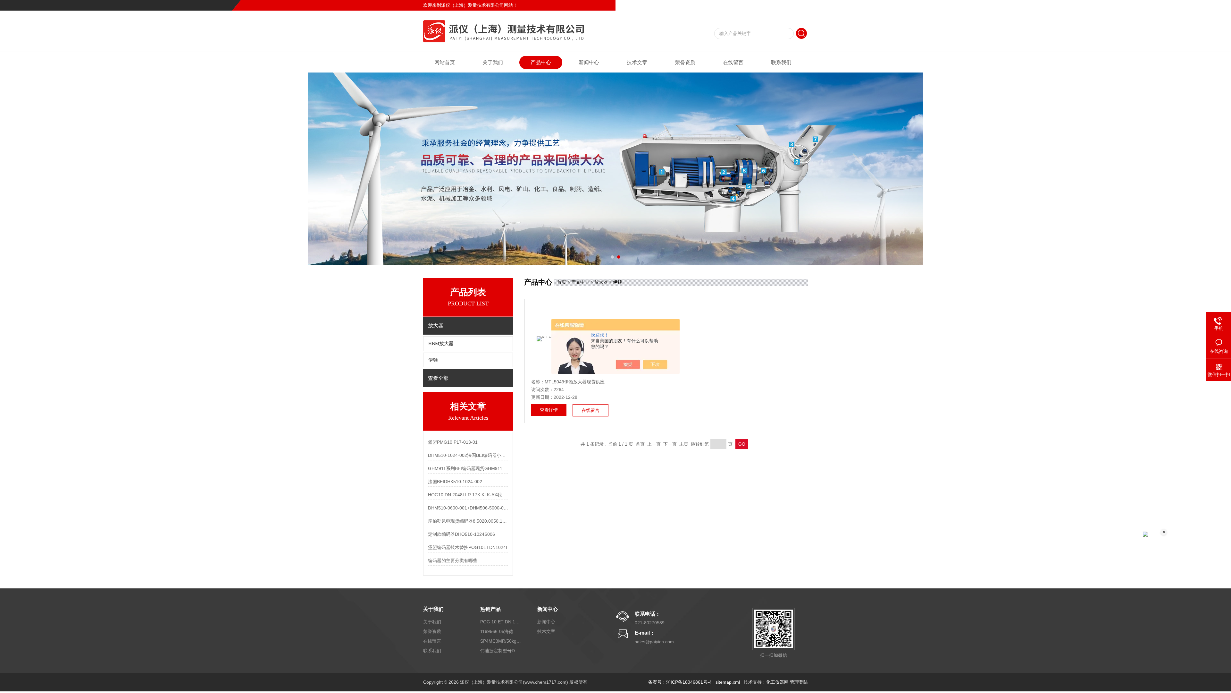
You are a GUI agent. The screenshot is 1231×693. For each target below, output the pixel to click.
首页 (561, 282)
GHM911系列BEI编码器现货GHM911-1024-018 (468, 468)
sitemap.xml (728, 682)
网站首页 (444, 62)
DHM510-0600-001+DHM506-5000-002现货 (468, 507)
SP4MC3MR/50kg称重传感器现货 (501, 641)
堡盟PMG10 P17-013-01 (453, 442)
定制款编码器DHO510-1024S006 (461, 534)
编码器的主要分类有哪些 (452, 560)
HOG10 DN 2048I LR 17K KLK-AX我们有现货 (468, 494)
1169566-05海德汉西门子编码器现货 (501, 631)
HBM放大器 (441, 343)
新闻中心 (589, 62)
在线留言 (777, 5)
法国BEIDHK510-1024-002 (455, 481)
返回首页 (755, 5)
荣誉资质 (685, 62)
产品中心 (541, 62)
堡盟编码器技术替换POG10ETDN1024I (467, 547)
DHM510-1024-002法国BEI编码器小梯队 (468, 455)
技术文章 (637, 62)
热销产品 (490, 609)
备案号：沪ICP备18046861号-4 (680, 682)
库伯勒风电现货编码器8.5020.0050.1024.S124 (468, 521)
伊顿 (433, 360)
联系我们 (799, 5)
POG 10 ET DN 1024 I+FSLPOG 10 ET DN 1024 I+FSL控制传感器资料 (501, 621)
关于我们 (492, 62)
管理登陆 (799, 682)
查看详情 (549, 410)
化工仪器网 (777, 682)
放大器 (601, 282)
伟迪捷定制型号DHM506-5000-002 (501, 650)
